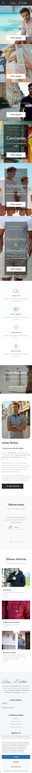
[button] (3, 3)
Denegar (16, 762)
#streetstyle (7, 590)
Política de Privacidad (17, 770)
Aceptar (16, 757)
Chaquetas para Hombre (11, 622)
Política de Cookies (8, 770)
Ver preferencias (16, 767)
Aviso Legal (25, 770)
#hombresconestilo (9, 652)
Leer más (5, 596)
